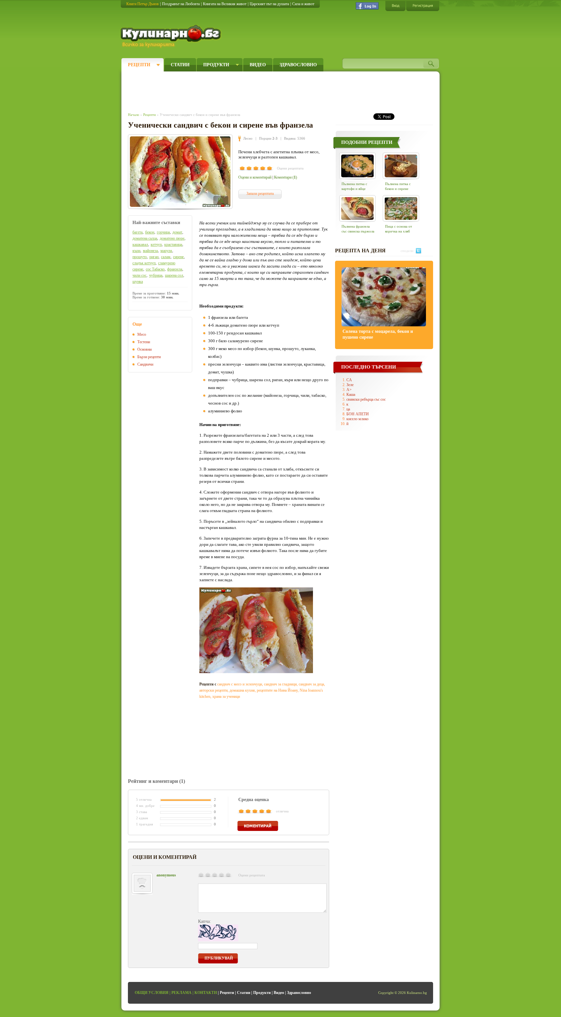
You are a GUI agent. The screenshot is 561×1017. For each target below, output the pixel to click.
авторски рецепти (213, 690)
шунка (137, 281)
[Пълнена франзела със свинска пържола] (357, 208)
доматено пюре (172, 238)
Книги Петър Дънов (142, 4)
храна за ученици (226, 696)
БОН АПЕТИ (357, 414)
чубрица (155, 275)
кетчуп (156, 244)
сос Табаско (155, 269)
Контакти (205, 992)
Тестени (143, 342)
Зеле (350, 385)
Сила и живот (303, 4)
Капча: (204, 921)
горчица (163, 232)
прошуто (139, 257)
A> (349, 389)
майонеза (150, 250)
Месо (141, 334)
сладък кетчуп (144, 263)
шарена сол (174, 275)
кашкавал (140, 244)
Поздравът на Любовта (181, 4)
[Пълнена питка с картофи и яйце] (357, 166)
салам (165, 257)
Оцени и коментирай (254, 177)
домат (177, 232)
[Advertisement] (247, 90)
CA (349, 380)
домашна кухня (242, 690)
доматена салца (144, 238)
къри (136, 250)
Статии (180, 64)
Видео (258, 64)
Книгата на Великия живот (224, 4)
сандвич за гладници (280, 684)
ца (348, 409)
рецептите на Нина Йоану (277, 690)
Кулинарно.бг (171, 36)
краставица (173, 244)
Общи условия (151, 992)
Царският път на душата (269, 4)
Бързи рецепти (149, 357)
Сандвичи (145, 364)
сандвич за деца (311, 684)
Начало (133, 115)
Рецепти (139, 64)
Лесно (248, 138)
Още (137, 324)
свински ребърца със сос (366, 399)
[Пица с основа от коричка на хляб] (401, 208)
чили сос (139, 275)
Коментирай (257, 826)
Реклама (181, 992)
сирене (178, 257)
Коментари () (285, 177)
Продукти (216, 64)
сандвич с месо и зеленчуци (239, 684)
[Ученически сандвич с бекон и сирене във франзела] (180, 171)
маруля (166, 250)
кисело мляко (357, 419)
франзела (174, 269)
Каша (350, 394)
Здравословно (298, 64)
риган (153, 257)
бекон (149, 232)
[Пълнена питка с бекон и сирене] (401, 166)
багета (137, 232)
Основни (144, 349)
